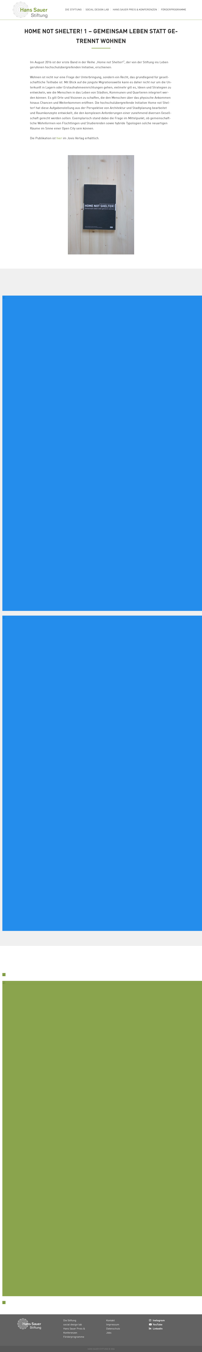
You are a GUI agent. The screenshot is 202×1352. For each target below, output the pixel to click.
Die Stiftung (69, 1320)
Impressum (112, 1324)
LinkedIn (158, 1328)
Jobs (108, 1332)
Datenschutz (113, 1328)
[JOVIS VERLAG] (4, 1302)
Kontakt (110, 1320)
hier (59, 138)
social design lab (72, 1324)
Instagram (159, 1320)
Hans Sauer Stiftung (30, 10)
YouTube (157, 1324)
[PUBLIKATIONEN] (4, 974)
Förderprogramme (73, 1336)
